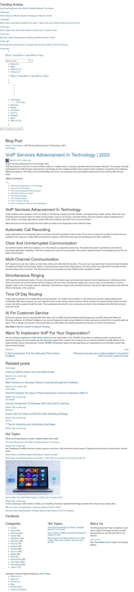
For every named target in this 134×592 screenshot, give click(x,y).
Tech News (20, 102)
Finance (14, 543)
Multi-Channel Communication (22, 193)
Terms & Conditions (19, 589)
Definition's (15, 538)
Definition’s (15, 110)
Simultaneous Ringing (19, 196)
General (14, 548)
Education (15, 541)
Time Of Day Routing (19, 198)
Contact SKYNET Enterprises (50, 342)
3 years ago (22, 386)
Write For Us (16, 69)
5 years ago (21, 407)
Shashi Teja (10, 396)
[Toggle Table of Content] (7, 183)
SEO (13, 556)
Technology (15, 99)
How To (14, 112)
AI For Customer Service (20, 201)
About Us (14, 64)
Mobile (13, 107)
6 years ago (21, 417)
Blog (12, 66)
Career (13, 535)
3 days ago (4, 19)
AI (11, 527)
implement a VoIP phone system (35, 337)
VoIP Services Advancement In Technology (26, 186)
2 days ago (4, 12)
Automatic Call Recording (20, 188)
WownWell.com (101, 542)
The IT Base (45, 573)
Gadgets (14, 115)
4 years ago (26, 160)
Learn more (95, 539)
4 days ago (4, 34)
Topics (13, 567)
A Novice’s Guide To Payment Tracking (32, 326)
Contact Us (15, 71)
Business (14, 104)
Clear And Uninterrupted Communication (26, 191)
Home (7, 145)
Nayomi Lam (15, 160)
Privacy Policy (16, 586)
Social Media (16, 559)
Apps (13, 118)
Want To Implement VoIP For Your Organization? (29, 203)
